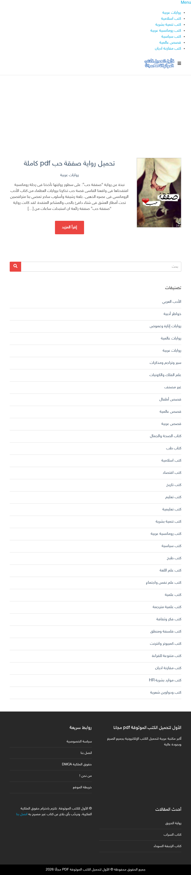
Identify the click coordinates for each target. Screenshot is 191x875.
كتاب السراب (172, 835)
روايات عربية (171, 12)
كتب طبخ (174, 558)
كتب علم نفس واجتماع (163, 582)
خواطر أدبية (172, 314)
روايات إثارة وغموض (165, 326)
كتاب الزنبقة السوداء (167, 846)
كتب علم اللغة (170, 570)
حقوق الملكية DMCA (77, 764)
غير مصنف (172, 387)
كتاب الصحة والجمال (165, 436)
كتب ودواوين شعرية (165, 692)
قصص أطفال (170, 399)
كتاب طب (173, 448)
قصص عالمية (170, 42)
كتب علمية (173, 595)
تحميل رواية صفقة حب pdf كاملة (69, 164)
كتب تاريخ (173, 485)
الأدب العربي (171, 302)
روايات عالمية (171, 338)
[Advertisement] (95, 110)
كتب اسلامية (171, 18)
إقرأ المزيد (69, 227)
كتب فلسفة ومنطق (165, 631)
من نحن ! (85, 776)
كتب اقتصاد (172, 473)
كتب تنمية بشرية (168, 24)
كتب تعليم (173, 497)
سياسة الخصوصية (79, 741)
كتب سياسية (171, 36)
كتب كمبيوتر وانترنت (165, 643)
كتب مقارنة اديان (168, 48)
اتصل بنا (86, 753)
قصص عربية (171, 424)
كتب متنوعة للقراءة (166, 656)
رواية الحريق (173, 823)
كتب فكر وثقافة (168, 619)
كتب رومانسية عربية (165, 30)
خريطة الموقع (82, 787)
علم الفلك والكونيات (165, 375)
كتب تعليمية (171, 509)
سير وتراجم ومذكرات (165, 363)
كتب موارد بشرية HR (165, 680)
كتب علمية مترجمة (167, 607)
